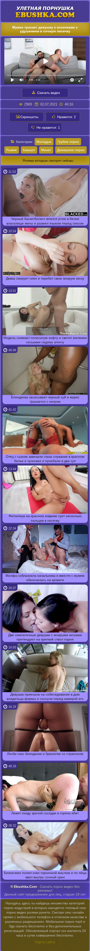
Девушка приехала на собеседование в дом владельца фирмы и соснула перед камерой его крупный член (45, 696)
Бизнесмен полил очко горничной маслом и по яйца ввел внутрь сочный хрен (45, 875)
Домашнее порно (70, 150)
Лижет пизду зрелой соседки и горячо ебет (45, 813)
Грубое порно (68, 142)
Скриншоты (29, 117)
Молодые (43, 142)
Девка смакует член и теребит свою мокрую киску (45, 278)
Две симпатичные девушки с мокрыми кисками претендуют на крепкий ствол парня (45, 637)
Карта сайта (45, 942)
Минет (46, 150)
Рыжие (11, 150)
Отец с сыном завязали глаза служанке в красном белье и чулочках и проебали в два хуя (45, 459)
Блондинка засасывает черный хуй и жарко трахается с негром (45, 399)
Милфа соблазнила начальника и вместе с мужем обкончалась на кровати (45, 578)
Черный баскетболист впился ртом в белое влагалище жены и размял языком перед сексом (45, 221)
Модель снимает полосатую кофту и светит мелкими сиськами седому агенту (45, 340)
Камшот (29, 150)
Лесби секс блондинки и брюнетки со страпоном (45, 754)
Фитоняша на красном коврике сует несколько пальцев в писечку (45, 518)
